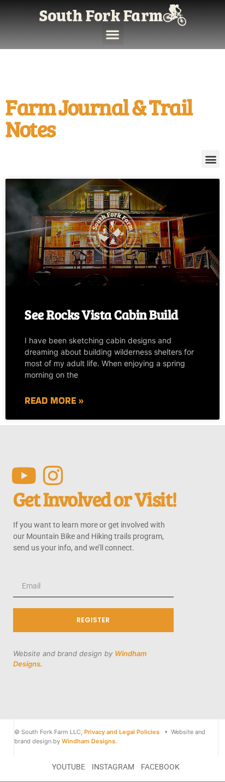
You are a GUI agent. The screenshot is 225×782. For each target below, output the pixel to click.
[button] (112, 34)
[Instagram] (53, 475)
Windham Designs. (89, 741)
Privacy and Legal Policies (121, 732)
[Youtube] (24, 475)
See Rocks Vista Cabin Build (102, 314)
